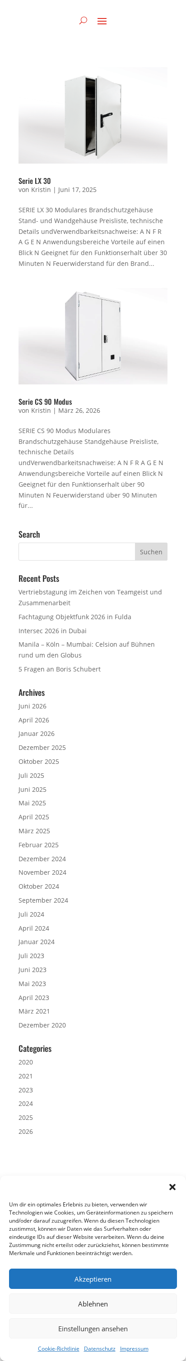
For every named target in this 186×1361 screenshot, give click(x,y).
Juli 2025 (31, 775)
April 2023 (34, 997)
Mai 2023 (32, 983)
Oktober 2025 (39, 761)
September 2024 (43, 900)
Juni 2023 (32, 969)
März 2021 (34, 1011)
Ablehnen (93, 1303)
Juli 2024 (31, 914)
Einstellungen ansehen (93, 1328)
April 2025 (34, 817)
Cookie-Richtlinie (58, 1348)
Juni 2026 (32, 706)
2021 (26, 1076)
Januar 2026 (37, 733)
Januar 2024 (37, 941)
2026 (26, 1131)
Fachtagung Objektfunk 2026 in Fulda (75, 616)
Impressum (134, 1348)
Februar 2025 (39, 844)
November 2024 (42, 872)
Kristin (41, 189)
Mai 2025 (32, 803)
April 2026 (34, 720)
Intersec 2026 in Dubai (53, 630)
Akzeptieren (93, 1278)
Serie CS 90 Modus (45, 401)
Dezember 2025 (42, 747)
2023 (26, 1090)
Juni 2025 (32, 789)
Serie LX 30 (35, 180)
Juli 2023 (31, 955)
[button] (172, 1187)
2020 (26, 1062)
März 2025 (34, 831)
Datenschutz (100, 1348)
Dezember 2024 (42, 858)
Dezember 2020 (42, 1025)
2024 (26, 1103)
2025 (26, 1117)
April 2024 (34, 928)
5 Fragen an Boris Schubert (60, 669)
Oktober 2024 (39, 886)
